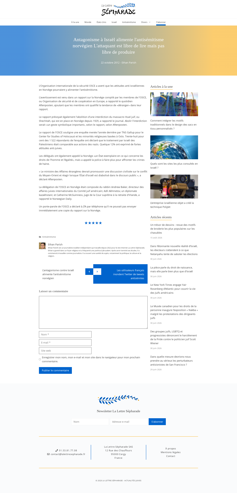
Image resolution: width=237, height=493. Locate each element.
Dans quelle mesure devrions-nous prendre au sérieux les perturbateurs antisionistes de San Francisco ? (171, 360)
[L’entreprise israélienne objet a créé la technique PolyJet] (174, 196)
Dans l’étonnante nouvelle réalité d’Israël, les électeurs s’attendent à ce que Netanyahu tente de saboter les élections (174, 250)
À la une (75, 22)
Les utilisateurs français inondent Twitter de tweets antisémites (128, 274)
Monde (87, 22)
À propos (170, 448)
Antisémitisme (129, 22)
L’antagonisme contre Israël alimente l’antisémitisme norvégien (58, 274)
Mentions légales (171, 452)
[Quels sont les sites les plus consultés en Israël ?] (174, 157)
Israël (114, 22)
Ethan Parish (129, 62)
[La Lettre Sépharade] (118, 9)
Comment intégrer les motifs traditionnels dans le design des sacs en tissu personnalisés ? (173, 124)
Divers (144, 22)
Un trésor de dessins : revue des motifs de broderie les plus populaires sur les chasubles (173, 228)
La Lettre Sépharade (112, 480)
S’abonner (161, 22)
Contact (170, 456)
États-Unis (101, 22)
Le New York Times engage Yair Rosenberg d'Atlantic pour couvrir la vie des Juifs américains (172, 288)
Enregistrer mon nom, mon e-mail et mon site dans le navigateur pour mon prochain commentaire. (91, 359)
